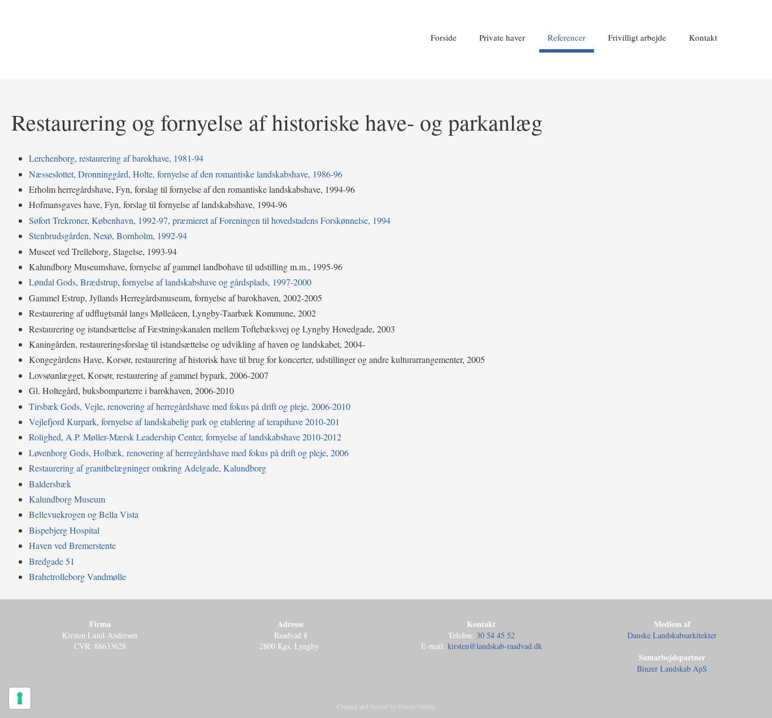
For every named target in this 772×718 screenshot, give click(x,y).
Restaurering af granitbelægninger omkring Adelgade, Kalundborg (147, 468)
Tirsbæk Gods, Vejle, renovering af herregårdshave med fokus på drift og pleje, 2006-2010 (189, 406)
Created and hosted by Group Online (386, 706)
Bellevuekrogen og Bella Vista (83, 514)
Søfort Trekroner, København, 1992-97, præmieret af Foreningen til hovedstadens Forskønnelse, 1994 (210, 220)
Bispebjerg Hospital (64, 530)
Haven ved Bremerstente (72, 545)
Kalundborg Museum (67, 499)
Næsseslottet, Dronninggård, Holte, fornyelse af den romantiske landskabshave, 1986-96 (185, 174)
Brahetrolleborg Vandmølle (77, 576)
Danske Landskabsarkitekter (672, 635)
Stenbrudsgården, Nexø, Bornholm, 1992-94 (108, 235)
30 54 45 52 (495, 635)
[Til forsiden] (163, 43)
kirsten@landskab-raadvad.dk (495, 646)
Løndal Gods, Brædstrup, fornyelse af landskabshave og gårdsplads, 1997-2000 (170, 282)
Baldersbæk (50, 484)
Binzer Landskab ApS (672, 668)
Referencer (566, 37)
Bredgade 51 (52, 561)
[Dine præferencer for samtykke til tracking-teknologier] (20, 698)
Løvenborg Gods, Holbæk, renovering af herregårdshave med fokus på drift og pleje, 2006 (189, 453)
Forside (444, 37)
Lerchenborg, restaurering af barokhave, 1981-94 (116, 158)
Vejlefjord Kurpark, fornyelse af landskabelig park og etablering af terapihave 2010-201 (184, 421)
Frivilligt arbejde (637, 37)
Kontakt (703, 37)
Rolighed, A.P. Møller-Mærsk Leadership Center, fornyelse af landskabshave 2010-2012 (185, 437)
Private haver (502, 37)
